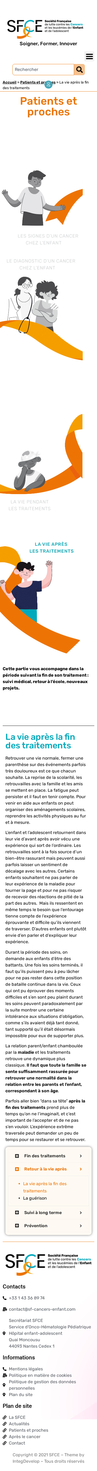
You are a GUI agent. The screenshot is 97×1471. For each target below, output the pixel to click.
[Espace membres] (48, 85)
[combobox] (43, 69)
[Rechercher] (79, 69)
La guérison (35, 1198)
